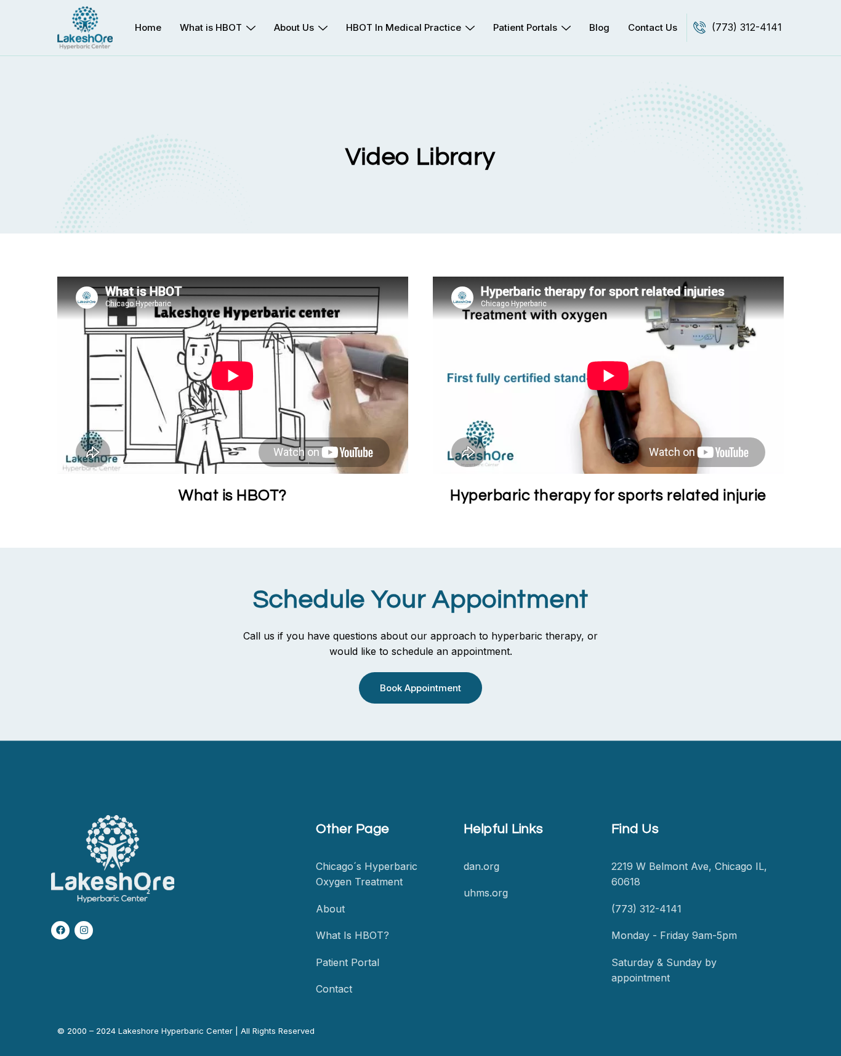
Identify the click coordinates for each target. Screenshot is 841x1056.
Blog (599, 27)
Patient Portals (525, 27)
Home (148, 27)
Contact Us (652, 27)
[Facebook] (60, 930)
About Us (294, 27)
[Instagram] (83, 930)
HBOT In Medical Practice (403, 27)
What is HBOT (211, 27)
